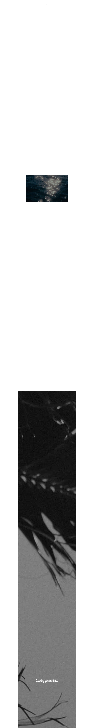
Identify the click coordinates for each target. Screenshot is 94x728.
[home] (47, 3)
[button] (76, 4)
